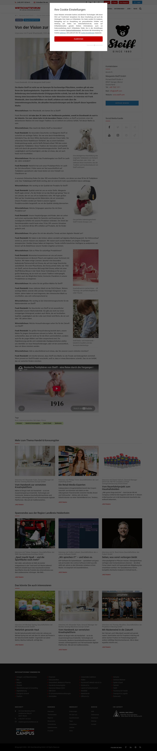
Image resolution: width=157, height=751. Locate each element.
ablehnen (63, 33)
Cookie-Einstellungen (88, 33)
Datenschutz (99, 45)
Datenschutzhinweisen (73, 30)
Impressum (90, 45)
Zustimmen (78, 39)
